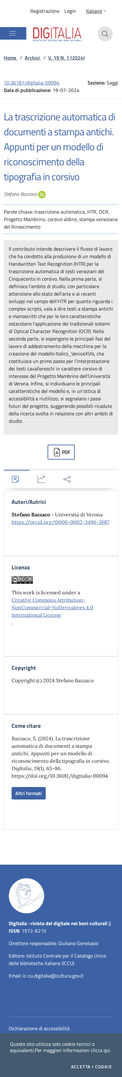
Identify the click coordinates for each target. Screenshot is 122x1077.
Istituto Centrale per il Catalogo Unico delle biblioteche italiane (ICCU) (57, 959)
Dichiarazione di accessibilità (39, 1028)
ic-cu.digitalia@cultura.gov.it (53, 975)
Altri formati (28, 793)
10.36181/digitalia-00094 (31, 82)
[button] (97, 11)
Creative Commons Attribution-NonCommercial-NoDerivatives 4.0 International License (52, 607)
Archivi (33, 57)
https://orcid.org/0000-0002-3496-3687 (60, 522)
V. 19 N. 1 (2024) (66, 57)
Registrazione (44, 11)
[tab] (17, 479)
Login (70, 11)
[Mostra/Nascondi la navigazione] (12, 33)
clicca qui (100, 1050)
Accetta (91, 1067)
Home (11, 57)
